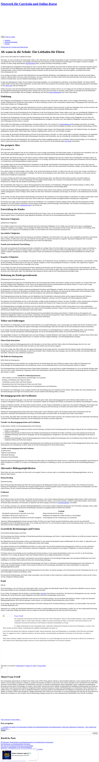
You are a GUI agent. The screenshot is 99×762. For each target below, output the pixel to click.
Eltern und (9, 85)
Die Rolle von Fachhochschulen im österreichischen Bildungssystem (22, 749)
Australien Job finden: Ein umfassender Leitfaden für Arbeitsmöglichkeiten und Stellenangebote (31, 727)
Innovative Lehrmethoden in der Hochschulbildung (16, 747)
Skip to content (10, 37)
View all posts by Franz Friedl (11, 719)
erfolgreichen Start (25, 205)
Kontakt (7, 44)
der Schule (68, 141)
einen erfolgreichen (55, 92)
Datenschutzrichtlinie (11, 42)
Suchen (3, 730)
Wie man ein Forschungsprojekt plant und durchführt (17, 746)
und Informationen (63, 502)
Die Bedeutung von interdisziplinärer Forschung (15, 744)
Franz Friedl (42, 666)
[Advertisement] (49, 21)
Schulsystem (20, 666)
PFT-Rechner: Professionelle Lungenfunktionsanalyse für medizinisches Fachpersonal (27, 742)
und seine (44, 593)
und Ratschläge (30, 63)
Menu (3, 37)
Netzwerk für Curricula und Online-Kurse (29, 4)
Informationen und (66, 124)
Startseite (7, 40)
